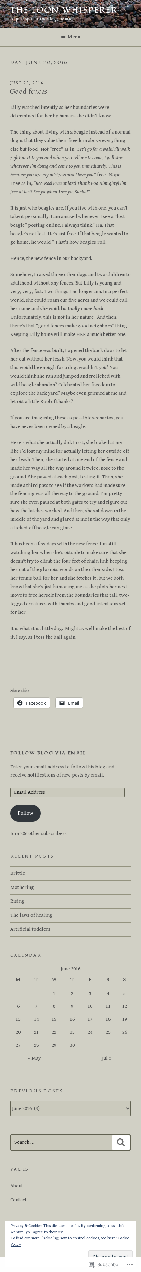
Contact (18, 1200)
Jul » (107, 1058)
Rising (17, 901)
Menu (74, 37)
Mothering (22, 887)
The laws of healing (31, 915)
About (16, 1186)
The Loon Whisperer (63, 10)
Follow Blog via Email (48, 753)
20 (18, 1032)
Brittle (17, 873)
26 (124, 1032)
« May (34, 1058)
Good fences (28, 92)
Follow (25, 813)
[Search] (121, 1142)
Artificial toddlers (30, 929)
